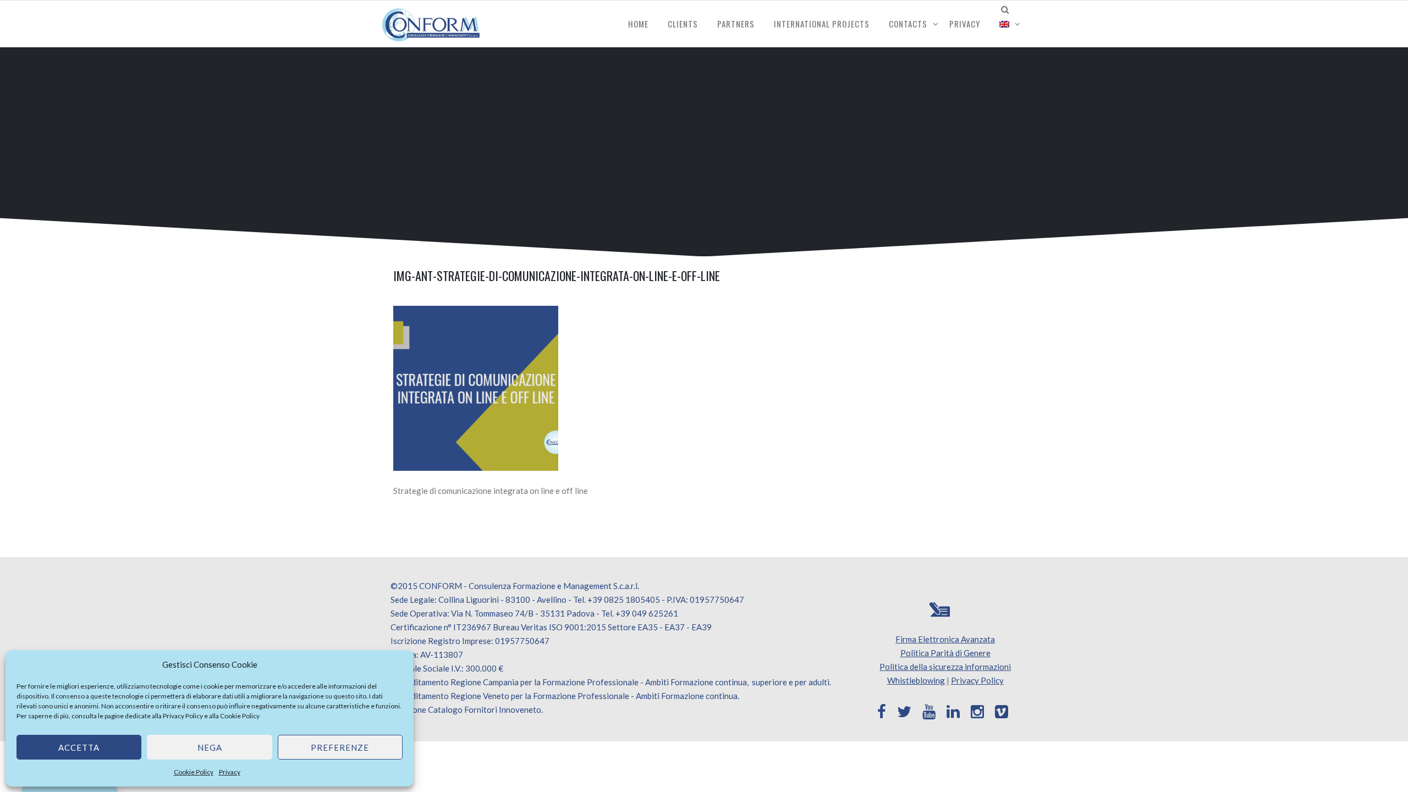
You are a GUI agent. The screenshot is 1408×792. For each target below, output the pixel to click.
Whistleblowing (916, 680)
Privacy (229, 772)
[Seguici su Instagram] (977, 711)
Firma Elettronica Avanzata (945, 639)
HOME (638, 24)
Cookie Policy (240, 716)
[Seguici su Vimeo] (1001, 711)
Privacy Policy (183, 716)
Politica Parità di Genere (945, 653)
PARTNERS (736, 24)
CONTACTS (908, 24)
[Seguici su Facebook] (881, 711)
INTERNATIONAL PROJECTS (822, 24)
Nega (209, 747)
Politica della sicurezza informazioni (945, 667)
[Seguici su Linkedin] (953, 711)
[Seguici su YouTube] (929, 711)
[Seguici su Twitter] (904, 711)
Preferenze (340, 747)
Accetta (79, 747)
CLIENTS (683, 24)
